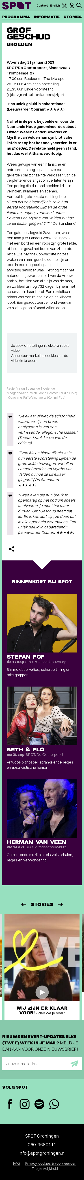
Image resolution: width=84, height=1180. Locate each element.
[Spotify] (39, 1105)
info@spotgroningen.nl (42, 1153)
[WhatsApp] (54, 1105)
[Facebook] (9, 1104)
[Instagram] (24, 1105)
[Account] (72, 7)
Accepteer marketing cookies (34, 355)
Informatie (47, 16)
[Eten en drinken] (64, 7)
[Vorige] (23, 904)
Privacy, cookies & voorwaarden (50, 1163)
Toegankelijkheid (45, 1168)
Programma (16, 16)
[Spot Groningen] (16, 5)
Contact (42, 5)
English (55, 5)
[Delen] (11, 549)
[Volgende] (61, 904)
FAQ (16, 1163)
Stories (72, 16)
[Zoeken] (79, 7)
